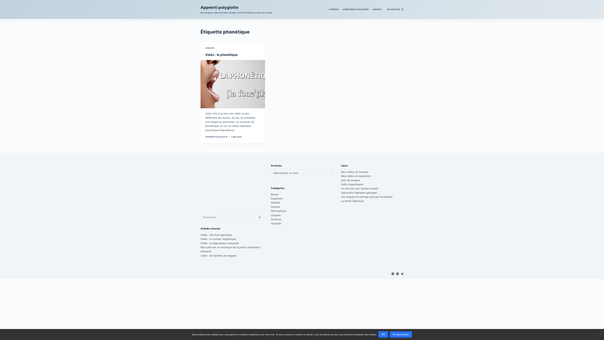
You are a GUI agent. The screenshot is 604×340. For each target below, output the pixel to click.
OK (383, 334)
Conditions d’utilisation (356, 9)
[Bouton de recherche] (260, 217)
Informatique (278, 210)
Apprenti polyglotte (219, 7)
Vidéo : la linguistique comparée (220, 243)
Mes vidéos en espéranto (356, 176)
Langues (209, 48)
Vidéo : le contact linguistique (218, 239)
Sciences (276, 219)
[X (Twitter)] (397, 274)
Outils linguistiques (352, 184)
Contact (377, 9)
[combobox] (229, 217)
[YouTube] (393, 274)
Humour (275, 206)
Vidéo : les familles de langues (219, 255)
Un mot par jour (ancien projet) (359, 188)
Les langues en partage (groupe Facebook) (367, 196)
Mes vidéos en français (354, 171)
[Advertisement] (232, 186)
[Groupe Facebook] (402, 274)
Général (275, 202)
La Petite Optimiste (352, 201)
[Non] (600, 334)
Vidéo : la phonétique (221, 55)
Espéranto (277, 198)
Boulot (275, 194)
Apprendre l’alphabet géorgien (359, 192)
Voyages (276, 223)
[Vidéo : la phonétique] (233, 84)
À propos (334, 9)
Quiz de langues (350, 180)
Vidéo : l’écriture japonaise (216, 234)
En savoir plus (401, 334)
